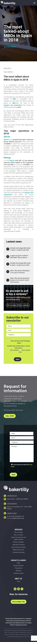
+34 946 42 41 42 (12, 495)
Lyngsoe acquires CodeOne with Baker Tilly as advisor (19, 256)
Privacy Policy (9, 618)
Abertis (6, 139)
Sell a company (12, 305)
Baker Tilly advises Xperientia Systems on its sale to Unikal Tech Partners (19, 280)
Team (18, 581)
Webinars (18, 570)
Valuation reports (18, 573)
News (18, 563)
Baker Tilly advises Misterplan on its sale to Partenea (20, 271)
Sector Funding (10, 47)
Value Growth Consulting (19, 547)
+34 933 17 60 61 (12, 513)
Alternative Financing (18, 544)
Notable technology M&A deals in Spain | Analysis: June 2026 (20, 264)
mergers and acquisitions (13, 105)
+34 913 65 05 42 (12, 503)
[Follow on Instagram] (15, 589)
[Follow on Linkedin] (18, 589)
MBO (14, 99)
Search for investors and (18, 537)
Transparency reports (20, 625)
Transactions (18, 568)
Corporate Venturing (18, 552)
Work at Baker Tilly (18, 602)
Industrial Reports (18, 565)
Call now (9, 416)
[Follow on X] (22, 589)
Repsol (12, 160)
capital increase (18, 539)
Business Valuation (18, 542)
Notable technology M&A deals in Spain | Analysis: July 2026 (20, 249)
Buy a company (24, 305)
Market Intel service (18, 550)
